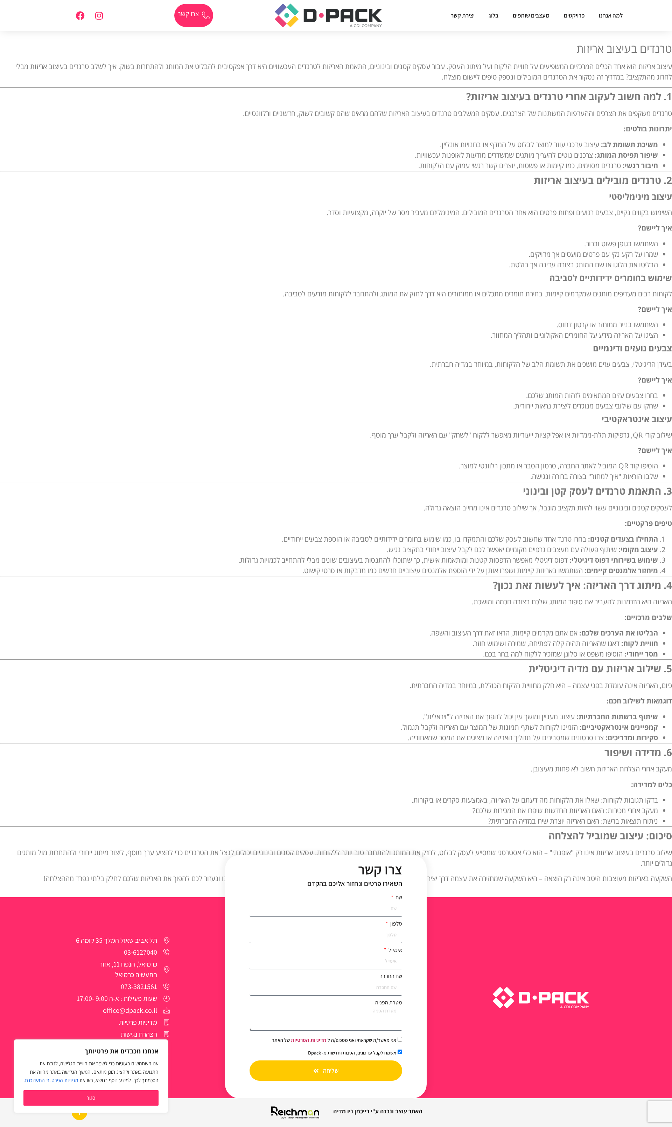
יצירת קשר (463, 15)
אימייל (394, 950)
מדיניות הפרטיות (309, 1040)
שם (398, 897)
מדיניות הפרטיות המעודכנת (51, 1080)
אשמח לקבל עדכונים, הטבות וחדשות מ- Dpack (352, 1053)
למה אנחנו (611, 15)
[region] (91, 1076)
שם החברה (390, 976)
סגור (91, 1097)
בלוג (493, 15)
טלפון (395, 924)
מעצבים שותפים (531, 15)
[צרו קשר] (206, 15)
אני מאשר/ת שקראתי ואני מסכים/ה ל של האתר (334, 1040)
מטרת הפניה (388, 1002)
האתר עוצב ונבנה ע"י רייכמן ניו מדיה (377, 1111)
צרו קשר (188, 13)
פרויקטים (574, 15)
